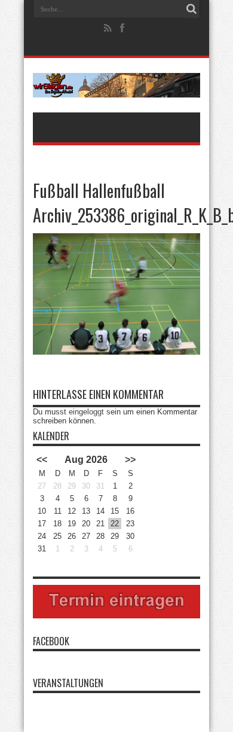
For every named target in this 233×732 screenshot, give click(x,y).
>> (130, 460)
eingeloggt (86, 411)
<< (41, 460)
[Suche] (191, 9)
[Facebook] (122, 28)
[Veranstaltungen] (116, 85)
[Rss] (108, 28)
